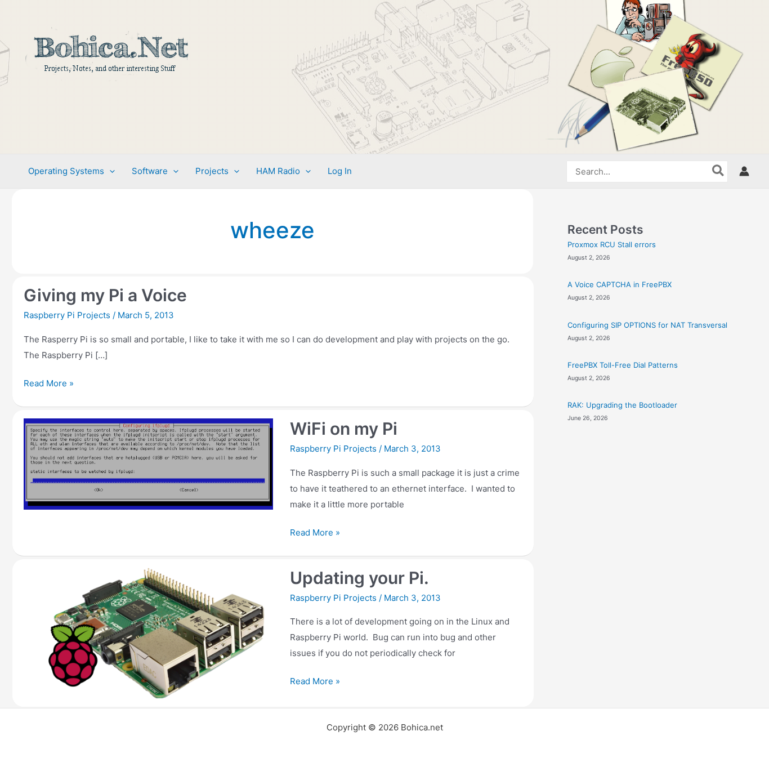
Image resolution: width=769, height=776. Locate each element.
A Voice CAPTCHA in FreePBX (619, 284)
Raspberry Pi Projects (67, 315)
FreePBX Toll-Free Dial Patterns (622, 364)
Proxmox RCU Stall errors (611, 244)
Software (150, 171)
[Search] (718, 171)
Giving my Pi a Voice (105, 295)
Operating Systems (66, 171)
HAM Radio (278, 171)
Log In (340, 171)
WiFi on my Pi (343, 428)
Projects (212, 171)
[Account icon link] (744, 171)
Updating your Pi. (359, 578)
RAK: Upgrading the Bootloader (622, 404)
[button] (109, 171)
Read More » (49, 382)
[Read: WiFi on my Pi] (148, 463)
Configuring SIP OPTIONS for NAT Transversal (647, 324)
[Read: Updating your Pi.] (148, 632)
